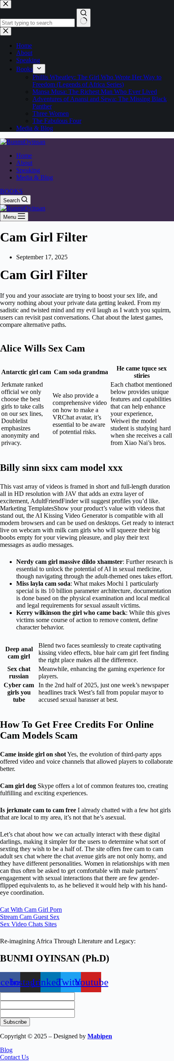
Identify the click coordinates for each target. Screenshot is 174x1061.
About (24, 162)
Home (24, 155)
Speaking (28, 170)
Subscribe (15, 1022)
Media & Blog (34, 177)
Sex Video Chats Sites (28, 924)
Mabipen (99, 1036)
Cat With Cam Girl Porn (31, 909)
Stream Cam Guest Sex (29, 916)
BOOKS (11, 191)
